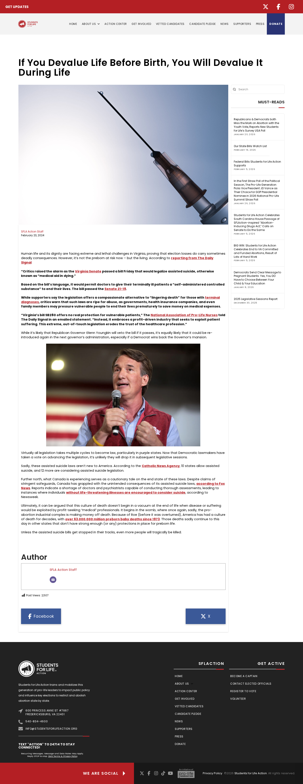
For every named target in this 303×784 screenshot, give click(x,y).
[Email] (53, 579)
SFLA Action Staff (32, 231)
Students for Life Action (250, 773)
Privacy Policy (212, 773)
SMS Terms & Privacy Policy (62, 756)
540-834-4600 (37, 721)
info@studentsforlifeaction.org (51, 729)
